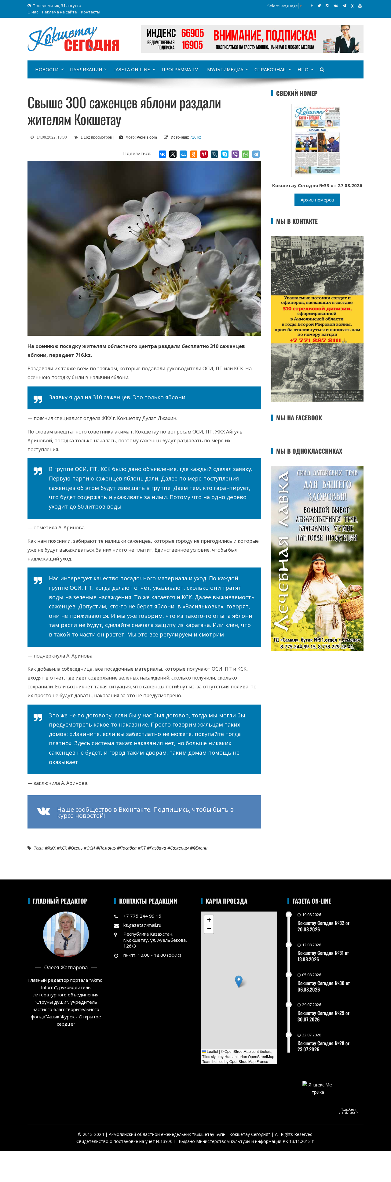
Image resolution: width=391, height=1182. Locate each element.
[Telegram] (256, 154)
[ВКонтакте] (162, 154)
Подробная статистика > (348, 1111)
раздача (158, 848)
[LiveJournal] (214, 154)
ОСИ (90, 848)
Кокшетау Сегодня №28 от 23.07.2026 (323, 1046)
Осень (76, 848)
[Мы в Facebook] (312, 5)
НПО (303, 69)
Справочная (270, 69)
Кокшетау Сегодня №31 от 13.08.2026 (323, 956)
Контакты (90, 12)
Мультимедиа (225, 69)
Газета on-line (131, 69)
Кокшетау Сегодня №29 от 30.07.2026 (323, 1016)
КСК (63, 848)
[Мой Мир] (183, 154)
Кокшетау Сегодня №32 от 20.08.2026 (323, 926)
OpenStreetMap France (248, 1061)
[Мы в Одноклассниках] (352, 5)
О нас (32, 12)
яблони (200, 848)
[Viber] (235, 154)
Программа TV (180, 69)
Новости (46, 69)
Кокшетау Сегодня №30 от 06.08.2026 (324, 986)
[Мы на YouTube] (360, 5)
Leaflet (212, 1051)
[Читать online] (317, 140)
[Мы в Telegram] (344, 5)
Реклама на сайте (59, 12)
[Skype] (224, 154)
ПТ (143, 848)
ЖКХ (52, 848)
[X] (173, 154)
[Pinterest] (204, 154)
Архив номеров (317, 200)
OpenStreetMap (238, 1051)
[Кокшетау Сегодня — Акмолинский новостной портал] (73, 38)
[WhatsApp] (245, 154)
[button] (239, 981)
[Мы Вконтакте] (336, 5)
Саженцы (179, 848)
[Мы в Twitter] (319, 5)
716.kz (195, 137)
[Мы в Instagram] (327, 5)
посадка (128, 848)
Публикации (86, 69)
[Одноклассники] (193, 154)
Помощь (107, 848)
